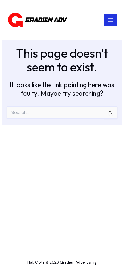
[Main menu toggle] (110, 20)
